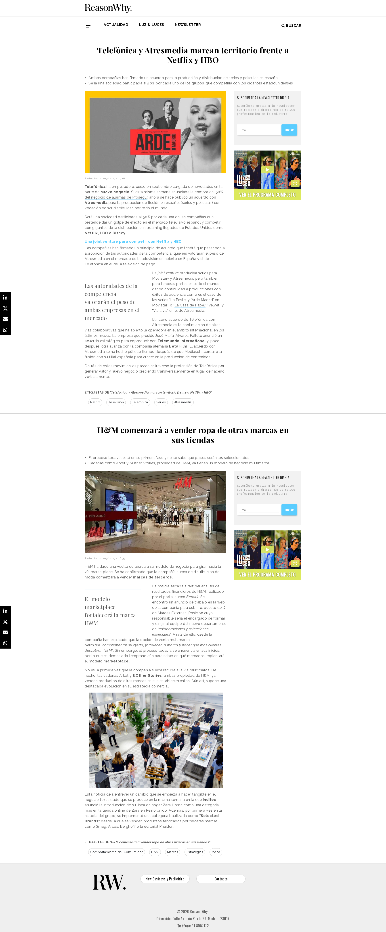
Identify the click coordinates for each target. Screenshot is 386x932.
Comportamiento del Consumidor (116, 852)
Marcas (172, 852)
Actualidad (116, 25)
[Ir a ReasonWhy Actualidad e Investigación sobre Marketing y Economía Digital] (108, 7)
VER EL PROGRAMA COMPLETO (267, 194)
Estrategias (195, 852)
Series (161, 402)
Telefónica (140, 402)
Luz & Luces (151, 25)
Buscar (293, 25)
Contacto (221, 879)
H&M (89, 566)
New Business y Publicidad (165, 879)
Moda (216, 852)
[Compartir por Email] (5, 319)
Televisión (116, 402)
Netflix (95, 402)
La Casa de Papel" (190, 305)
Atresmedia (183, 402)
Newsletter (188, 25)
